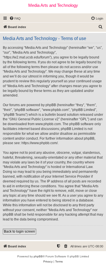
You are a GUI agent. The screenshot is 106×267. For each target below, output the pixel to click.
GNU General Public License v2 (34, 119)
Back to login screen (19, 232)
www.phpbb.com (48, 124)
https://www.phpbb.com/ (39, 143)
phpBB (38, 256)
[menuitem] (15, 18)
